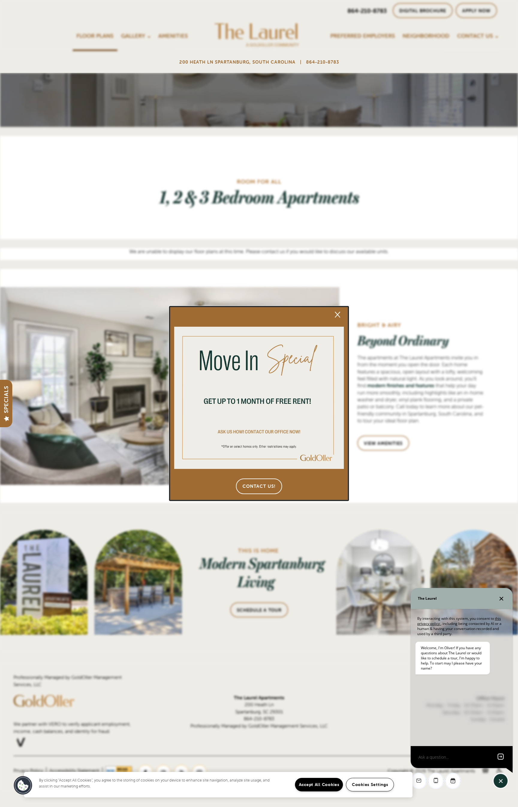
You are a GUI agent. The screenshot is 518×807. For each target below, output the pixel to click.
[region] (218, 784)
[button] (259, 486)
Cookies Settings (370, 784)
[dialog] (259, 403)
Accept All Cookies (319, 784)
